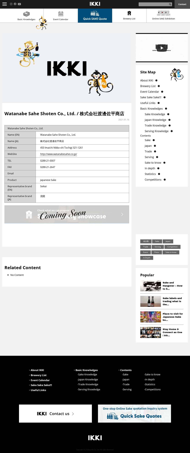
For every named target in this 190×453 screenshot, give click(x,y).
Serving (149, 157)
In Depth (146, 257)
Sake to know (153, 162)
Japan (148, 145)
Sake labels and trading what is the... (172, 301)
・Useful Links (37, 390)
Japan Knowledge (155, 120)
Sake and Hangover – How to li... (172, 285)
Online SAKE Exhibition (163, 18)
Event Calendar (60, 19)
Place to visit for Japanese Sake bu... (173, 317)
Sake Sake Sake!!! (150, 97)
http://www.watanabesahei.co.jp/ (58, 154)
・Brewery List (37, 375)
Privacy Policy (180, 449)
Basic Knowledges (26, 19)
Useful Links (147, 103)
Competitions (153, 179)
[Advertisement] (162, 210)
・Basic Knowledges (85, 370)
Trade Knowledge (155, 125)
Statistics (150, 174)
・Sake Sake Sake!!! (40, 385)
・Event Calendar (39, 380)
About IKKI (146, 80)
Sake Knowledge (155, 114)
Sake (148, 140)
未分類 (146, 241)
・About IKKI (36, 370)
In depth (150, 168)
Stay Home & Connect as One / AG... (172, 332)
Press (156, 252)
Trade (148, 151)
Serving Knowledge (156, 131)
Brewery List (129, 18)
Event (145, 252)
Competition (172, 246)
